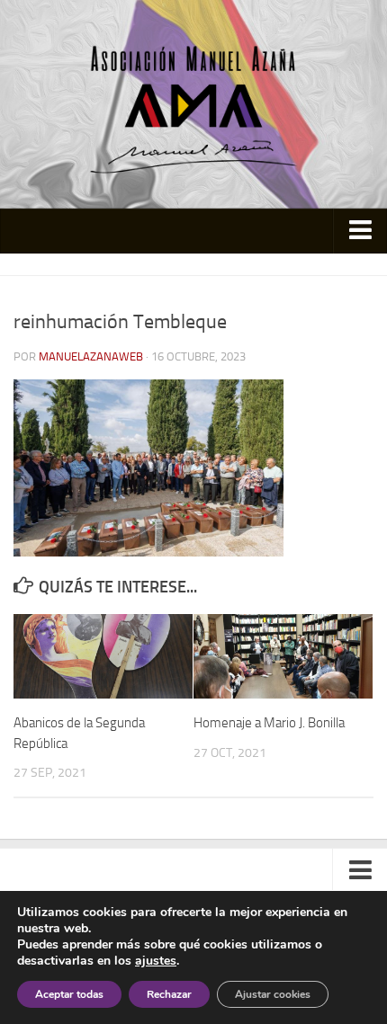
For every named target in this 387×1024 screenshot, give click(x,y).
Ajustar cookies (272, 994)
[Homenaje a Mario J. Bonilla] (283, 656)
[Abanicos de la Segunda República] (103, 656)
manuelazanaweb (91, 356)
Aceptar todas (69, 994)
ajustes (155, 961)
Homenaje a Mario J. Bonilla (269, 723)
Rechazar (169, 994)
